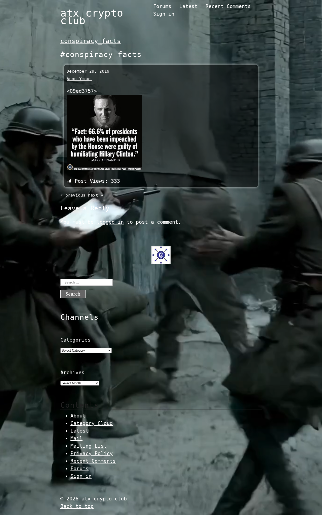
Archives (72, 372)
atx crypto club (91, 16)
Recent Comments (228, 6)
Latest (188, 6)
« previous (73, 195)
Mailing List (88, 446)
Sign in (163, 14)
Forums (162, 6)
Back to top (77, 506)
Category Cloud (91, 423)
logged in (110, 222)
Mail (76, 438)
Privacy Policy (91, 453)
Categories (75, 340)
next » (95, 195)
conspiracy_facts (90, 40)
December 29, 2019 (88, 71)
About (78, 416)
